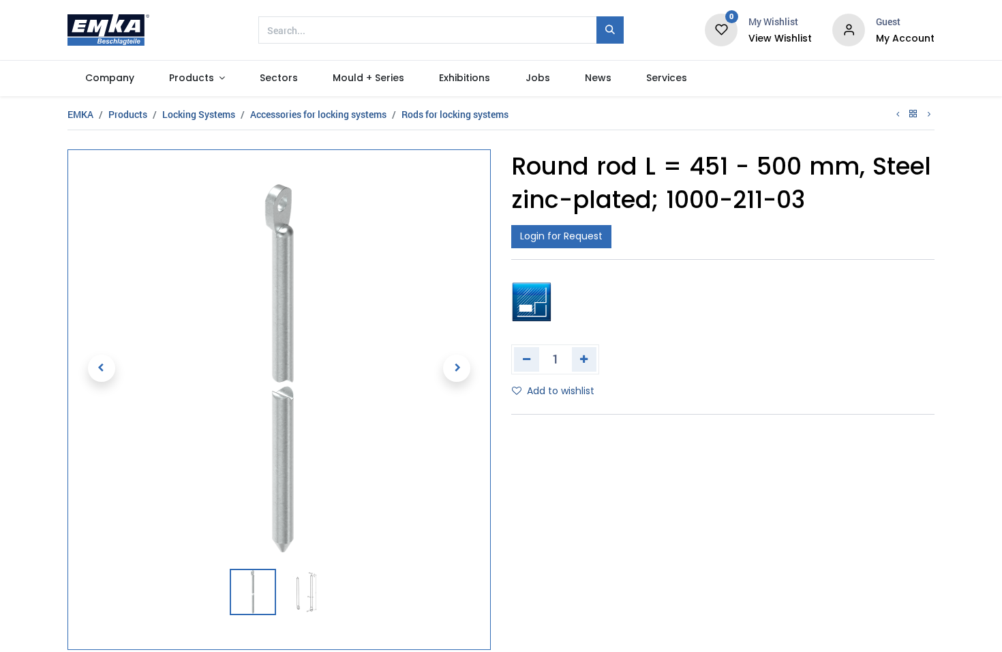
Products (127, 114)
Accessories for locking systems (318, 114)
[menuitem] (109, 78)
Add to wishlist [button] (560, 391)
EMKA (80, 114)
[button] (101, 368)
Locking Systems (198, 114)
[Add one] (584, 359)
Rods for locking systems (454, 114)
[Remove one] (526, 359)
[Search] (610, 30)
